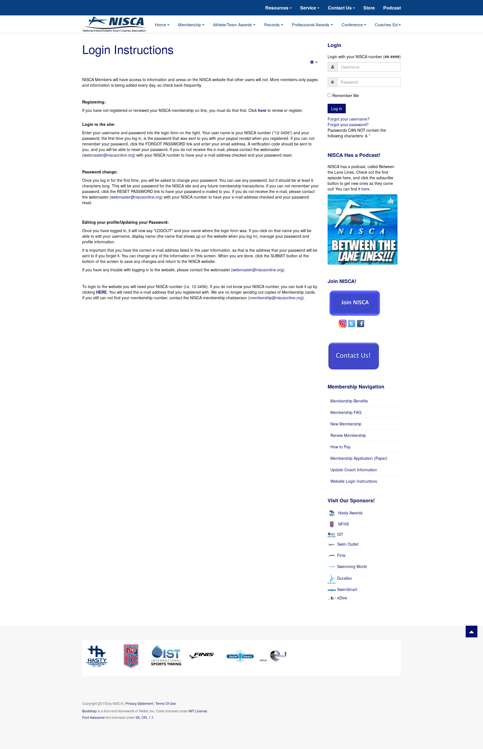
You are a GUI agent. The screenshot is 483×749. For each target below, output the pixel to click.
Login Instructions (128, 49)
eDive (341, 597)
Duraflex (344, 578)
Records (272, 24)
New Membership (345, 424)
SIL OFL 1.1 (144, 717)
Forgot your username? (349, 119)
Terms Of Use (165, 703)
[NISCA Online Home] (118, 24)
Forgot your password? (348, 124)
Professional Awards (311, 24)
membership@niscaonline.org (276, 297)
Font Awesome (93, 717)
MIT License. (198, 710)
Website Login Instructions (353, 481)
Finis (341, 555)
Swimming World (352, 566)
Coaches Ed (387, 24)
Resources (277, 7)
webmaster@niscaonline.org (109, 155)
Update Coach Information (353, 469)
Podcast (392, 7)
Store (369, 7)
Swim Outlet (347, 544)
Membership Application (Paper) (358, 458)
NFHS (343, 524)
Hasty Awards (350, 512)
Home (161, 24)
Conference (353, 24)
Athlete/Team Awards (233, 24)
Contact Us (340, 7)
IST (340, 534)
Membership (190, 24)
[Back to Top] (471, 631)
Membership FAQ (345, 412)
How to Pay (340, 446)
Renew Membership (348, 435)
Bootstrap (89, 710)
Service (308, 7)
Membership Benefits (349, 401)
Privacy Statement (139, 703)
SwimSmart (346, 589)
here (365, 189)
